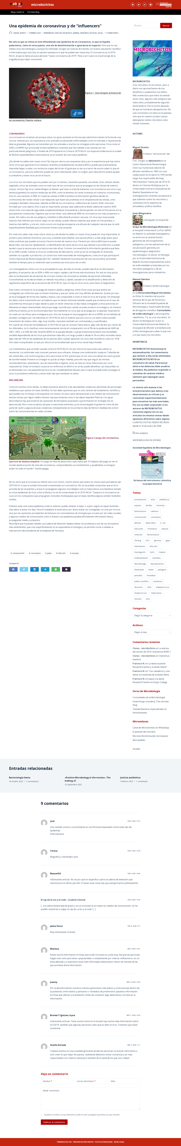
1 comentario (142, 781)
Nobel (150, 569)
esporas (164, 528)
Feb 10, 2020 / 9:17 (134, 926)
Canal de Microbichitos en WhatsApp (151, 727)
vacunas (137, 599)
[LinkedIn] (34, 569)
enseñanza (152, 528)
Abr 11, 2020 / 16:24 (133, 1015)
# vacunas (74, 553)
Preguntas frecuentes (83, 1142)
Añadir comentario (51, 1090)
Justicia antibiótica (130, 777)
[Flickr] (145, 5)
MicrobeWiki (139, 740)
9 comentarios (112, 33)
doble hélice (151, 523)
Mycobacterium (157, 564)
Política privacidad (104, 1142)
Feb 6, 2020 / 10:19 (134, 821)
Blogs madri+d (17, 12)
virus (148, 599)
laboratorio (155, 160)
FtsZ (147, 540)
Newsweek (139, 569)
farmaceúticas (153, 534)
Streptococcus (140, 593)
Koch (152, 552)
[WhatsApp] (55, 569)
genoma (157, 540)
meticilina (156, 558)
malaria (162, 552)
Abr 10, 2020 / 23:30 (133, 982)
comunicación (140, 517)
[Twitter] (139, 5)
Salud (100, 33)
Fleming (137, 540)
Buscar (166, 25)
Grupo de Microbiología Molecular (151, 226)
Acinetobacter (140, 499)
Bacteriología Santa (19, 777)
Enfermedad (49, 33)
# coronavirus (35, 553)
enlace (37, 120)
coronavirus (156, 517)
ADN (153, 499)
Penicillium (151, 575)
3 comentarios (32, 781)
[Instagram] (151, 5)
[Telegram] (45, 569)
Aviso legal (119, 1142)
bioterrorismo (140, 511)
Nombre (47, 1081)
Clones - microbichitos (144, 648)
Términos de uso (64, 1142)
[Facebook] (133, 5)
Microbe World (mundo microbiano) (150, 736)
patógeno (162, 569)
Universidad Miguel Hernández (154, 292)
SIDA (149, 587)
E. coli (162, 523)
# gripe (48, 553)
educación (138, 528)
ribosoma (138, 587)
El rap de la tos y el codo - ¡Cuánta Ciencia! (63, 899)
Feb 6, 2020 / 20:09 (134, 873)
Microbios (84, 33)
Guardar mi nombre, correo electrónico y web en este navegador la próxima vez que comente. (82, 1114)
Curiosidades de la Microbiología (149, 697)
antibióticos (164, 499)
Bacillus (149, 505)
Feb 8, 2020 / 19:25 (134, 900)
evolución (138, 534)
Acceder (136, 748)
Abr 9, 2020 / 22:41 (133, 949)
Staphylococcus (162, 587)
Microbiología (140, 564)
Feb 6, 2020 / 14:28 (134, 851)
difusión (137, 523)
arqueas (137, 505)
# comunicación (17, 553)
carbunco (155, 511)
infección (153, 546)
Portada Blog (33, 12)
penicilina (138, 575)
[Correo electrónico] (66, 569)
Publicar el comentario (54, 1122)
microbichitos (42, 4)
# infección (61, 553)
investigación (139, 552)
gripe (168, 540)
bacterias (161, 505)
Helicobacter (139, 546)
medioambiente (141, 558)
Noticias (93, 33)
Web (113, 1081)
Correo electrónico (86, 1081)
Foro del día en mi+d (63, 33)
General (76, 33)
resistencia (157, 581)
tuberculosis (156, 593)
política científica (141, 581)
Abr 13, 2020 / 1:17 (133, 1045)
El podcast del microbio (144, 731)
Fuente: (29, 120)
